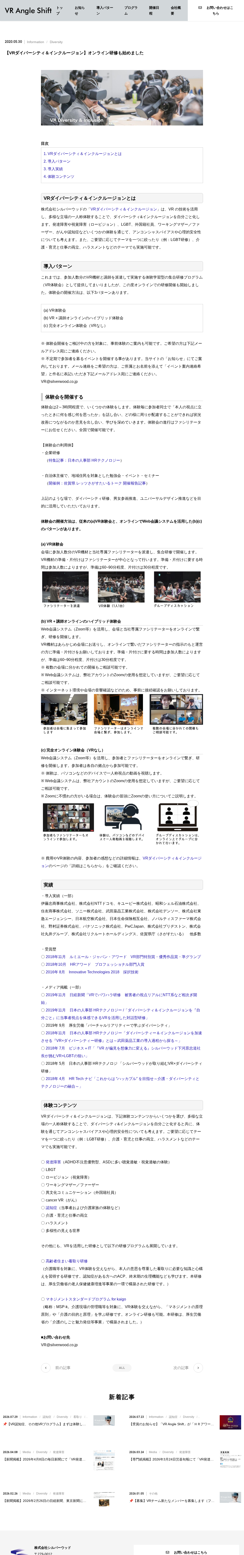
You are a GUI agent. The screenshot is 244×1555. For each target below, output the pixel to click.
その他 (153, 1493)
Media (27, 1452)
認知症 (51, 1208)
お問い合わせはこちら (220, 10)
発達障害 (53, 1162)
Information (35, 42)
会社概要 (176, 10)
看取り (77, 1417)
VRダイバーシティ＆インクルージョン (124, 209)
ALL (122, 1368)
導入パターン (105, 10)
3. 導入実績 (53, 169)
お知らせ (80, 10)
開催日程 (154, 10)
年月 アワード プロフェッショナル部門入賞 (95, 964)
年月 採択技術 (92, 972)
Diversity (56, 42)
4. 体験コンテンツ (59, 177)
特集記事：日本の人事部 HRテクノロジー (84, 460)
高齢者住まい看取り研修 (67, 1261)
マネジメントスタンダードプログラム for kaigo (86, 1299)
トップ (59, 10)
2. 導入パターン (57, 161)
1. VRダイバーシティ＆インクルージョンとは (83, 154)
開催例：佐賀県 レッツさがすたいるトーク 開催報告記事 (97, 483)
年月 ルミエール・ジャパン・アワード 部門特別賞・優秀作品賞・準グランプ (123, 957)
